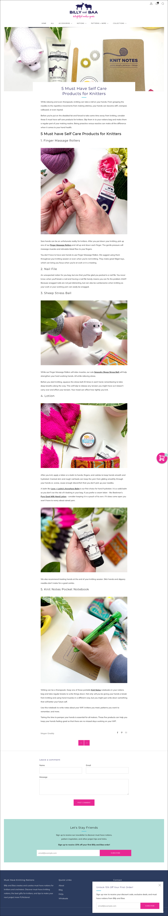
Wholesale (63, 898)
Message (43, 777)
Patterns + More (98, 23)
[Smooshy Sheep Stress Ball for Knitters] (84, 332)
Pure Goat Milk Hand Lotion (53, 496)
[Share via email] (126, 732)
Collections (118, 23)
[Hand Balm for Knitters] (84, 435)
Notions (80, 23)
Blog (61, 890)
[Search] (162, 3)
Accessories (64, 23)
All (52, 23)
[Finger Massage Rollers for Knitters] (84, 191)
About (61, 885)
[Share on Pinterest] (122, 732)
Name (42, 765)
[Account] (151, 3)
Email (88, 765)
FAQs (61, 894)
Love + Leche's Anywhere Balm (65, 488)
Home (44, 23)
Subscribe (149, 906)
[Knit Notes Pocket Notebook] (84, 639)
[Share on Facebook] (117, 732)
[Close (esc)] (159, 885)
